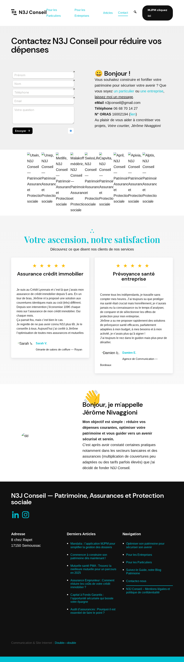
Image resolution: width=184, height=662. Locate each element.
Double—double (65, 643)
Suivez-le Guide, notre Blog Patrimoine (143, 571)
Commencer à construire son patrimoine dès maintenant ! (88, 556)
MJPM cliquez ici (157, 13)
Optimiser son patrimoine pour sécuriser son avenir (145, 545)
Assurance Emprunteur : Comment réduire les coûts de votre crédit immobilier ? (92, 584)
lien (133, 114)
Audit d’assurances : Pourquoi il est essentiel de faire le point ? (92, 611)
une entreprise (151, 91)
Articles (108, 12)
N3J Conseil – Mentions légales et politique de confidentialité (148, 590)
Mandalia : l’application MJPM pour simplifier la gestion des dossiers (92, 545)
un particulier (124, 91)
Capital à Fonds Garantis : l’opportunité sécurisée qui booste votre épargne (91, 598)
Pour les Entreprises (139, 554)
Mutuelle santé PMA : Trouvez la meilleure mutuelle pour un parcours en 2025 (93, 569)
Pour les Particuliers (139, 562)
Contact (123, 12)
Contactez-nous (136, 581)
